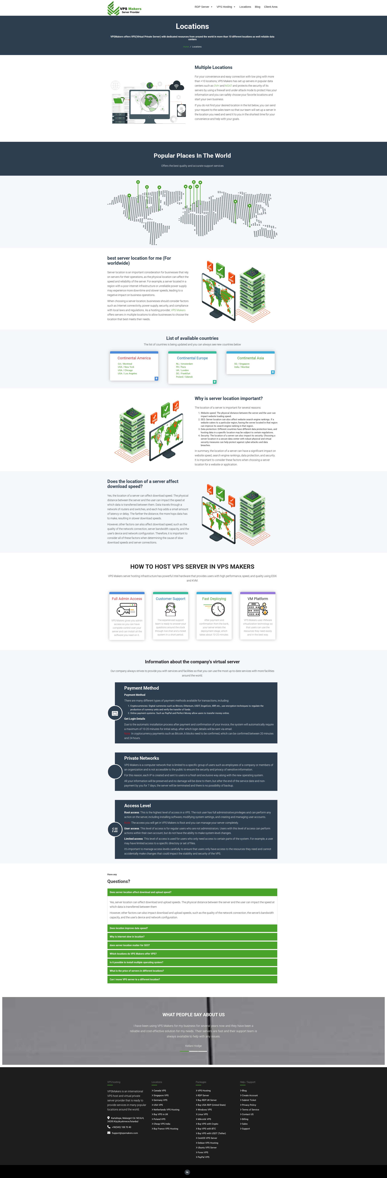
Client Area (270, 6)
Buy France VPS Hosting (166, 1128)
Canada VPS (160, 1090)
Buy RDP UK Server (207, 1100)
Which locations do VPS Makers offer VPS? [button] (133, 953)
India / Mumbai (241, 367)
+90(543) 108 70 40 (121, 1127)
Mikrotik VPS (204, 1119)
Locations (245, 6)
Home (186, 46)
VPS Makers (178, 310)
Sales (245, 1124)
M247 (228, 85)
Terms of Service (250, 1109)
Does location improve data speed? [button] (129, 928)
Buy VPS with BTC (207, 1128)
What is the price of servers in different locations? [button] (137, 970)
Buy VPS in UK (161, 1114)
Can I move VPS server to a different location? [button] (135, 979)
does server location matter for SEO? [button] (130, 945)
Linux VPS (203, 1114)
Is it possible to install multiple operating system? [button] (136, 962)
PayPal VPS (203, 1157)
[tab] (192, 892)
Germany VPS (160, 1100)
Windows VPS (205, 1109)
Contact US (248, 1114)
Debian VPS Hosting (208, 1143)
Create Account (250, 1095)
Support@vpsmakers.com (125, 1133)
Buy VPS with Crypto (208, 1124)
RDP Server (202, 6)
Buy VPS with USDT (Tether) (212, 1133)
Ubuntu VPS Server (207, 1147)
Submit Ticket (249, 1100)
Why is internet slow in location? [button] (127, 936)
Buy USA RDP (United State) (212, 1105)
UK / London (182, 370)
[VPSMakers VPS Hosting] (126, 8)
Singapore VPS (161, 1095)
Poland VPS (159, 1119)
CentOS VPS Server (207, 1138)
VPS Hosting (224, 6)
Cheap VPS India (162, 1124)
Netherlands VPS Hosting (166, 1109)
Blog (257, 6)
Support (246, 1128)
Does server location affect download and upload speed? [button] (140, 892)
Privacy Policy (249, 1105)
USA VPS (158, 1105)
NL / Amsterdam (184, 363)
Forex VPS (203, 1152)
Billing (245, 1119)
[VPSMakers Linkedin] (187, 1172)
